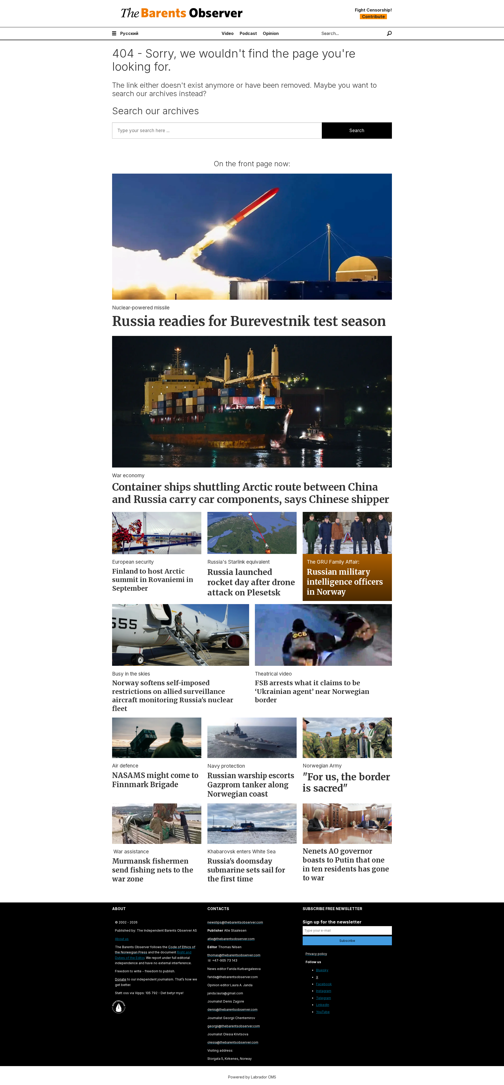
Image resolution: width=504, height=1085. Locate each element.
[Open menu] (114, 33)
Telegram (323, 998)
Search (356, 130)
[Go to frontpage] (183, 13)
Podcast (248, 33)
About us (122, 939)
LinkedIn (322, 1005)
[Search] (389, 33)
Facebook (324, 984)
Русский (129, 33)
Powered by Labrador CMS (252, 1077)
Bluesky (322, 970)
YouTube (323, 1012)
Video (228, 33)
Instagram (323, 991)
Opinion (271, 33)
